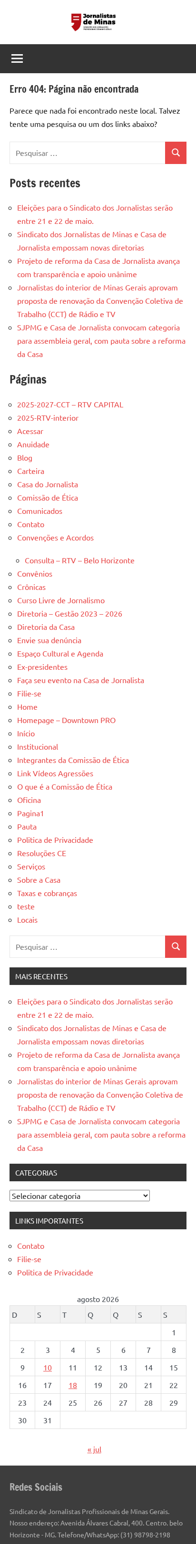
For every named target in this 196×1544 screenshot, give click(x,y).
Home (27, 706)
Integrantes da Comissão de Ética (73, 759)
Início (26, 733)
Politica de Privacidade (55, 839)
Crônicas (31, 586)
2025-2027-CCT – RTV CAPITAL (70, 404)
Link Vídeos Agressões (55, 773)
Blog (24, 457)
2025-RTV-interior (47, 417)
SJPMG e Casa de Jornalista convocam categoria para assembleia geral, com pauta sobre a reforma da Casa (101, 340)
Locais (27, 919)
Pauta (27, 826)
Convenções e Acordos (55, 537)
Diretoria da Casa (46, 626)
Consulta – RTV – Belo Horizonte (80, 560)
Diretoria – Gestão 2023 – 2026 (69, 613)
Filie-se (29, 693)
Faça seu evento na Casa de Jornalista (80, 680)
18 (73, 1385)
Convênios (34, 573)
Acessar (30, 430)
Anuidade (33, 444)
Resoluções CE (41, 853)
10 (47, 1367)
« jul (94, 1449)
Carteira (30, 470)
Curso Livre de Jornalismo (61, 600)
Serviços (31, 866)
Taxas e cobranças (47, 892)
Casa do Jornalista (47, 484)
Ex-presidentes (42, 666)
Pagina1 (30, 813)
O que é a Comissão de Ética (64, 786)
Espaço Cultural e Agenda (60, 653)
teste (26, 906)
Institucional (37, 746)
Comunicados (39, 510)
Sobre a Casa (38, 879)
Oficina (29, 799)
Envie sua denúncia (49, 640)
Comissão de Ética (47, 497)
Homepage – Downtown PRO (66, 719)
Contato (30, 524)
